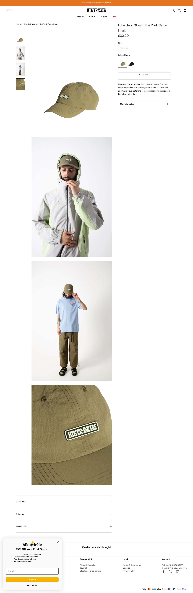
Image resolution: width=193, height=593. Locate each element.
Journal (83, 568)
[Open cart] (185, 10)
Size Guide (21, 501)
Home (18, 24)
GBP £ (9, 10)
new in (92, 16)
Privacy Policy (129, 571)
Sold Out (144, 74)
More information (127, 104)
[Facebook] (163, 571)
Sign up (32, 579)
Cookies (126, 568)
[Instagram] (177, 571)
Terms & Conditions (132, 565)
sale (114, 16)
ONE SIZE (124, 48)
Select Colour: (124, 55)
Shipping (20, 514)
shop (79, 16)
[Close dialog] (58, 541)
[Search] (179, 10)
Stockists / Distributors (90, 571)
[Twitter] (170, 571)
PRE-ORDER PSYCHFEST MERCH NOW (96, 3)
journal (104, 16)
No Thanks (32, 585)
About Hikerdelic (87, 565)
